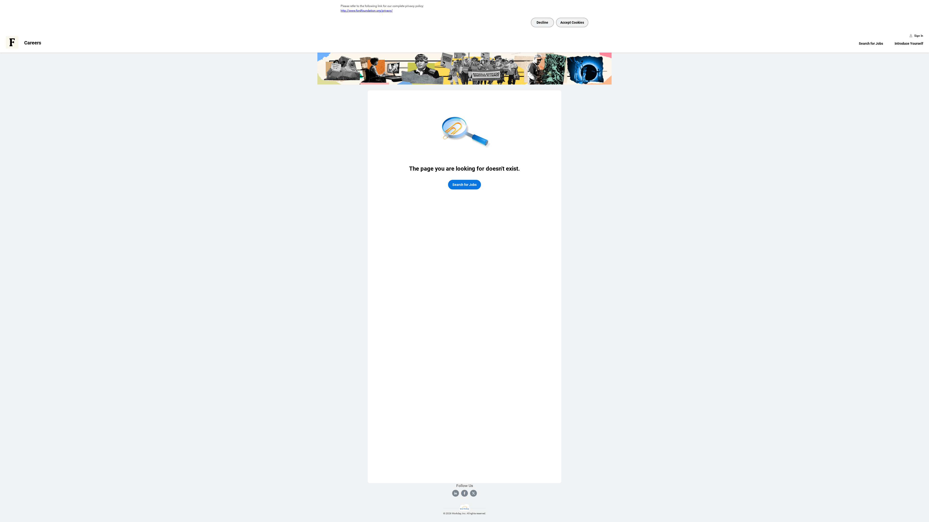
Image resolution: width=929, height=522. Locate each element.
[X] (473, 493)
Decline (542, 22)
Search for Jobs (871, 43)
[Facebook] (464, 493)
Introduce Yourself (909, 43)
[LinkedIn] (455, 493)
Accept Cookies (572, 22)
